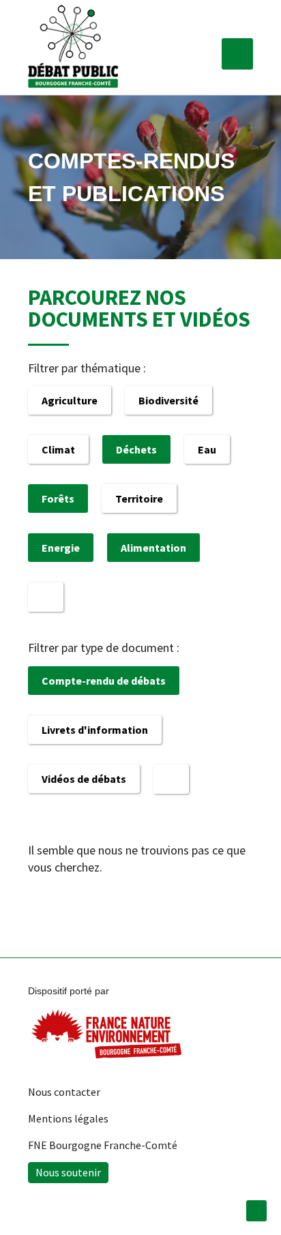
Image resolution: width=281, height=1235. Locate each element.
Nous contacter (64, 1092)
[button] (237, 54)
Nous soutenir (68, 1172)
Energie (61, 547)
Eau (207, 449)
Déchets (136, 449)
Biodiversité (168, 400)
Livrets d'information (95, 729)
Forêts (58, 498)
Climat (58, 449)
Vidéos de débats (84, 779)
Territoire (139, 498)
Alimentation (153, 547)
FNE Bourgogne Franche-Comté (102, 1145)
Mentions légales (68, 1118)
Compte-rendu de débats (104, 680)
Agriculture (70, 400)
